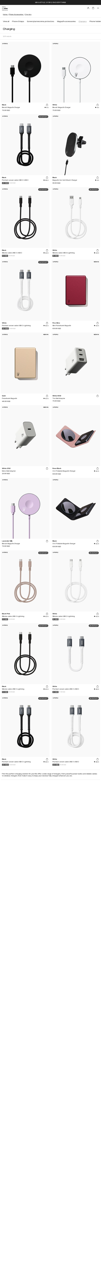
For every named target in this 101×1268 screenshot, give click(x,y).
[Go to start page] (5, 8)
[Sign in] (88, 8)
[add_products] (47, 105)
